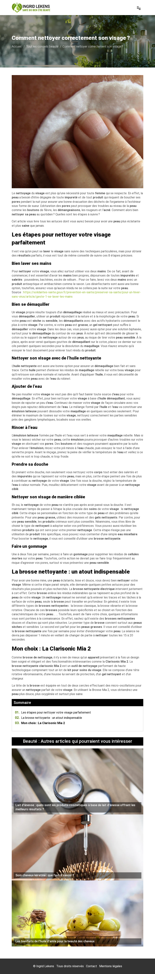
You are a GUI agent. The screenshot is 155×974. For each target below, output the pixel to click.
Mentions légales (110, 966)
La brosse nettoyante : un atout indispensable (48, 718)
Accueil (16, 46)
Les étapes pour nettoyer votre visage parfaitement (53, 712)
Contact (91, 966)
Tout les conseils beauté (42, 46)
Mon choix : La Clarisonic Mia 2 (40, 723)
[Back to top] (144, 963)
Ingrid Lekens (45, 966)
